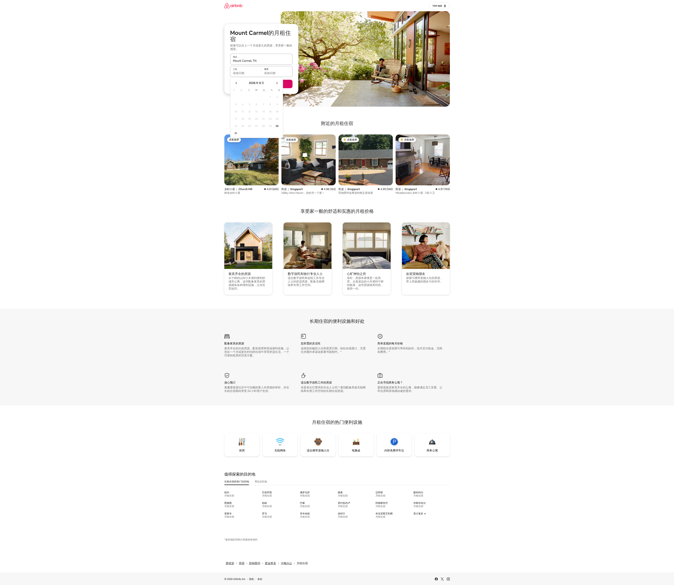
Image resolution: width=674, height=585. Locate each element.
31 (236, 133)
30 (277, 126)
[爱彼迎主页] (233, 5)
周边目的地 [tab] (261, 481)
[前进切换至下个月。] (277, 83)
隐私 (251, 579)
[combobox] (261, 61)
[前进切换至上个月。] (236, 83)
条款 (259, 579)
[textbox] (245, 73)
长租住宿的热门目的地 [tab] (236, 481)
